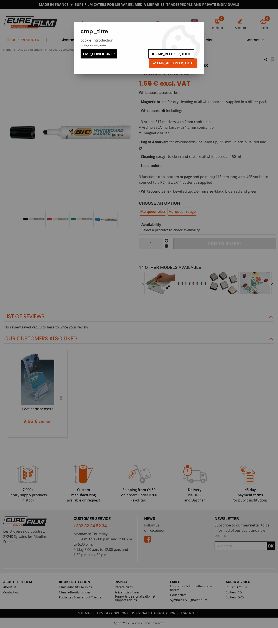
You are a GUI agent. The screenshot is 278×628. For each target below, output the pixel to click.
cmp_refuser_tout (173, 54)
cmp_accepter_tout (175, 63)
